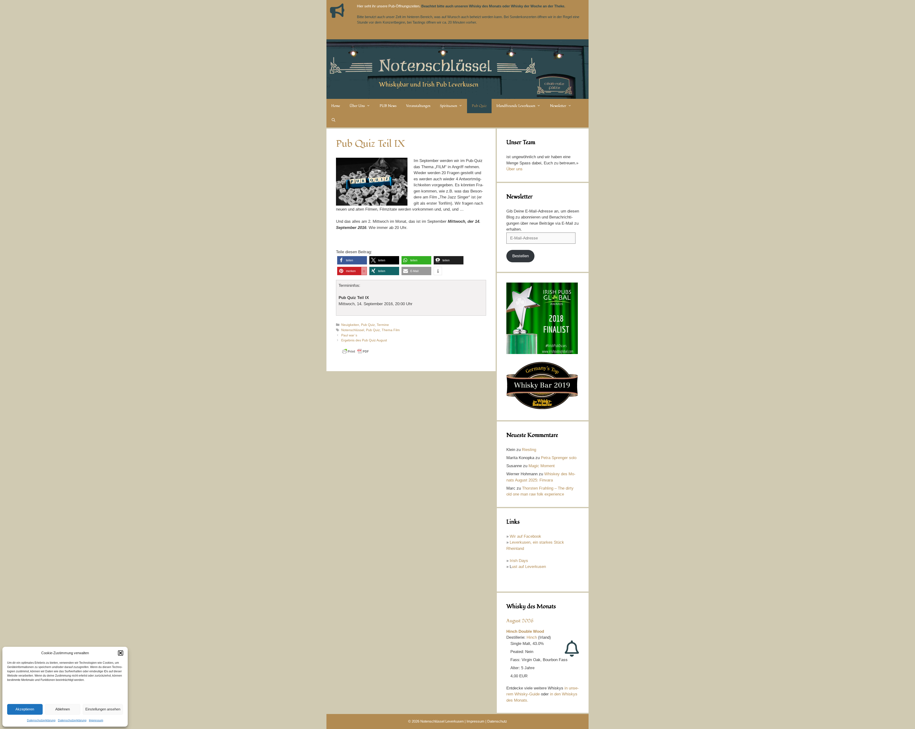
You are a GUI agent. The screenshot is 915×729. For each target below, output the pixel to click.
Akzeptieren (24, 709)
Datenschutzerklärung (41, 720)
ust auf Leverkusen (529, 566)
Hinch (532, 637)
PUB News (388, 105)
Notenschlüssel (352, 330)
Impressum (96, 720)
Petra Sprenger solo (558, 458)
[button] (120, 653)
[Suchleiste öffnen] (333, 120)
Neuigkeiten (350, 325)
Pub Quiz (479, 105)
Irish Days (519, 560)
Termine (383, 325)
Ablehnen (62, 709)
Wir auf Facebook (525, 536)
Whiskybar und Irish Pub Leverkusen (428, 84)
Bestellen (520, 256)
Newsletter (558, 105)
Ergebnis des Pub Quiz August (364, 340)
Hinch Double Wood (525, 631)
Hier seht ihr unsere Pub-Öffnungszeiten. (388, 6)
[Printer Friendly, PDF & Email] (355, 353)
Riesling (529, 449)
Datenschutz (497, 721)
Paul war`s (349, 335)
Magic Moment (542, 466)
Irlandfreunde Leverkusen (515, 105)
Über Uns (357, 105)
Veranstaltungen (418, 105)
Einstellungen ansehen (102, 709)
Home (335, 105)
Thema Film (391, 330)
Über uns (514, 169)
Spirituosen (448, 105)
